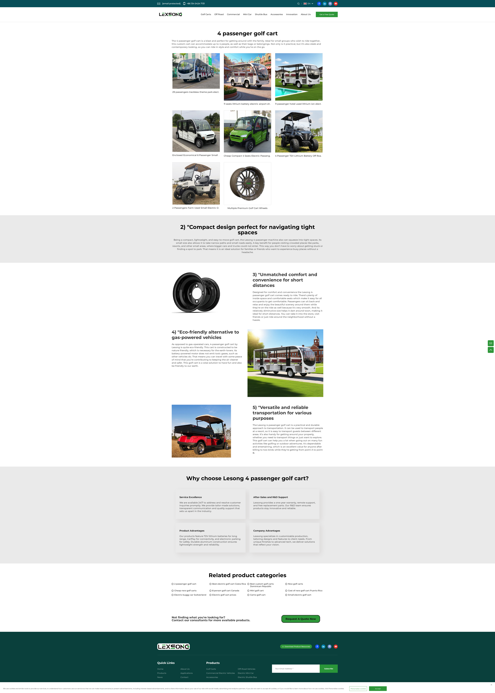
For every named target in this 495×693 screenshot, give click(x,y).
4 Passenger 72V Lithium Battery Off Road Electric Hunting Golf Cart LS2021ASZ (320, 156)
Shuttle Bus (261, 14)
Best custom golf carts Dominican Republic (262, 585)
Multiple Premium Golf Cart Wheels (247, 208)
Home (160, 669)
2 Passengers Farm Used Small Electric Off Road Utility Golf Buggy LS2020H (215, 208)
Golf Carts (206, 14)
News (160, 677)
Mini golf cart (257, 590)
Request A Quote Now (301, 618)
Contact (184, 677)
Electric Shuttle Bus (247, 677)
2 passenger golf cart (185, 584)
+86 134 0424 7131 (196, 3)
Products (161, 673)
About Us (306, 14)
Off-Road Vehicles (246, 669)
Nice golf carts (295, 584)
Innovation (292, 14)
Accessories (277, 14)
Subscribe (328, 669)
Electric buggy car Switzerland (190, 595)
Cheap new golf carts (185, 590)
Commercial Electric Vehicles (220, 673)
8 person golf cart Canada (225, 590)
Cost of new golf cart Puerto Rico (305, 590)
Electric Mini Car (246, 673)
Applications (186, 673)
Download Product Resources (297, 646)
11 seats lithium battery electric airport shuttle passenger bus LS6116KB (263, 104)
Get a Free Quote (327, 14)
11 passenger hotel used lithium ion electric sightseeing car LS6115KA (313, 104)
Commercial (233, 14)
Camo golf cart (258, 595)
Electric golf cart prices (224, 595)
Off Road (219, 14)
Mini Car (247, 14)
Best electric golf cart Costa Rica (229, 584)
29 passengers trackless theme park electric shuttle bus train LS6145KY (212, 92)
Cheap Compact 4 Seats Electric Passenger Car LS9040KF (256, 156)
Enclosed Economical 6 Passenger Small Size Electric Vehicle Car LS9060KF (214, 155)
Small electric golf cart (299, 595)
